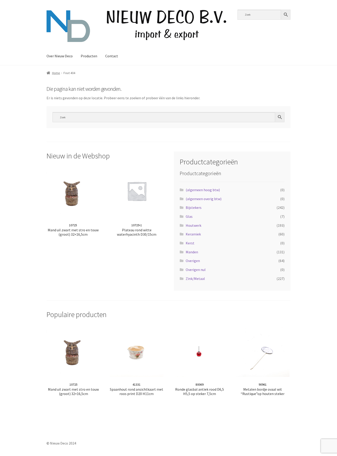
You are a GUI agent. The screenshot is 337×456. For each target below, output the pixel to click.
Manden (192, 252)
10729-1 (136, 230)
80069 (199, 389)
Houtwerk (193, 225)
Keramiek (193, 234)
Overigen (193, 260)
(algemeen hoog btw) (203, 190)
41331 (136, 389)
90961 (263, 389)
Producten (89, 56)
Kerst (190, 243)
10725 (73, 230)
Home (56, 73)
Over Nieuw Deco (60, 56)
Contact (111, 56)
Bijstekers (194, 207)
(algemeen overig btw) (203, 198)
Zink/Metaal (195, 278)
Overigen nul (196, 269)
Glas (189, 216)
